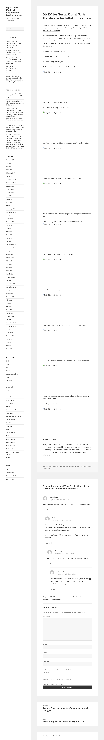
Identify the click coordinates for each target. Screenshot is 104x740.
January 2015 (10, 241)
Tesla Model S (10, 442)
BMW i (8, 377)
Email (45, 652)
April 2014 (9, 271)
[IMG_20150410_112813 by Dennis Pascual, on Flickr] (67, 125)
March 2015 (9, 238)
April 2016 (9, 202)
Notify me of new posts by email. (54, 684)
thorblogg (54, 497)
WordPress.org (10, 479)
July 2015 (9, 225)
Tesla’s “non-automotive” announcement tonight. (15, 120)
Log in (8, 469)
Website (46, 661)
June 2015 (9, 228)
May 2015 (9, 232)
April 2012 (9, 349)
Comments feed (11, 476)
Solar (7, 429)
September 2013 (11, 293)
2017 (7, 367)
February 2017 (10, 173)
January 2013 (10, 320)
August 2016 (10, 192)
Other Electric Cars (12, 410)
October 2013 (10, 290)
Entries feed (10, 473)
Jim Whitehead (10, 125)
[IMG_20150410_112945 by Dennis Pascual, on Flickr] (67, 237)
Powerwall (9, 413)
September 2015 (11, 219)
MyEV (8, 407)
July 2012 (9, 339)
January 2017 (10, 176)
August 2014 (10, 258)
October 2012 (10, 329)
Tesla (7, 436)
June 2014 (9, 264)
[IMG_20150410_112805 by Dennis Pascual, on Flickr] (67, 84)
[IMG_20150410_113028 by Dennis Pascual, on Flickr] (67, 307)
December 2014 (11, 245)
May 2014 (9, 267)
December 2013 (11, 284)
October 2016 (10, 186)
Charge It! (9, 380)
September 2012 (11, 333)
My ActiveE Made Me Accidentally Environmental (14, 11)
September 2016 (11, 189)
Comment (47, 617)
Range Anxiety (10, 420)
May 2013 (9, 306)
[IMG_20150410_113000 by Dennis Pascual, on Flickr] (67, 272)
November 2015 (11, 212)
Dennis (56, 466)
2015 (7, 361)
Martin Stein (10, 101)
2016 (7, 364)
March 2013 (9, 313)
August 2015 (10, 222)
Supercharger (10, 433)
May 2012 (9, 346)
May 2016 (9, 199)
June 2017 (9, 163)
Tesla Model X (10, 446)
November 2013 (11, 287)
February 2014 (10, 277)
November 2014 (11, 248)
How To (8, 390)
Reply (46, 510)
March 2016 (9, 205)
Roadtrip (9, 423)
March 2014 (9, 274)
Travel (8, 457)
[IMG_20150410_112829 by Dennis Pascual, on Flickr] (67, 161)
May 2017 (9, 166)
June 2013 (9, 303)
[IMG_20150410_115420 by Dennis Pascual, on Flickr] (67, 421)
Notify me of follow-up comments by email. (57, 679)
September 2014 (11, 254)
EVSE (7, 384)
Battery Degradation (12, 374)
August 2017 (10, 160)
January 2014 (10, 280)
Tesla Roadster (10, 449)
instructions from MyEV (75, 38)
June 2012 (9, 342)
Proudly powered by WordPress (53, 736)
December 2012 (11, 323)
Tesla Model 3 (10, 439)
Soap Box (9, 426)
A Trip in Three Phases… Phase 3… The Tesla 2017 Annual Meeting (13, 52)
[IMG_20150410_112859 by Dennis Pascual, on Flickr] (67, 196)
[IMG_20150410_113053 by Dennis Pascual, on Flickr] (67, 343)
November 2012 (11, 326)
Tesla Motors (48, 468)
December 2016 (11, 179)
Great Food (9, 387)
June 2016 (9, 196)
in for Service (10, 400)
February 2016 (10, 209)
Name (45, 644)
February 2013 (10, 316)
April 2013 (9, 310)
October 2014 (10, 251)
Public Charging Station (13, 416)
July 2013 (9, 300)
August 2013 (10, 297)
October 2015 (10, 215)
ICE (7, 393)
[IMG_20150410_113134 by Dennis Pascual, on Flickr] (67, 378)
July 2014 (9, 261)
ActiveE (8, 371)
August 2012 (10, 336)
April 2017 (9, 170)
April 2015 (9, 235)
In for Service (10, 397)
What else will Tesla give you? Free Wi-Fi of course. (15, 96)
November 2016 (11, 183)
